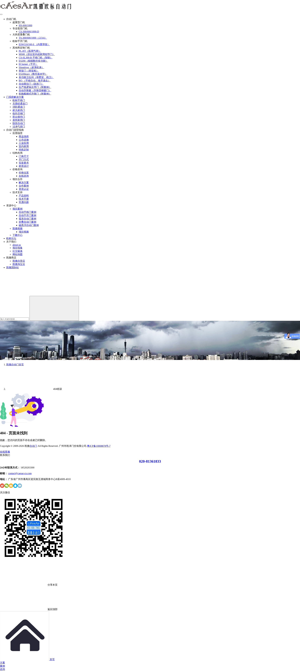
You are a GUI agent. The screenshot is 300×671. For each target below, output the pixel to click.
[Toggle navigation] (1, 14)
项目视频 (24, 231)
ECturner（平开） (28, 64)
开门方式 (24, 159)
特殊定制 (24, 149)
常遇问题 (24, 202)
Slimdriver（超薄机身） (31, 67)
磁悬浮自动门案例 (29, 225)
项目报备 (17, 247)
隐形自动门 (18, 123)
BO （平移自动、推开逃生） (34, 80)
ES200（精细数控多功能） (33, 60)
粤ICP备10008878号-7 (98, 446)
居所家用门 (18, 120)
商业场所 (24, 136)
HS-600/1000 (25, 25)
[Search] (54, 308)
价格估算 (24, 172)
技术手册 (24, 199)
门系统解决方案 (15, 97)
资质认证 (24, 189)
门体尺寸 (24, 156)
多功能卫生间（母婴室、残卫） (36, 77)
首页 (15, 364)
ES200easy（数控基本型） (33, 74)
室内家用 (24, 146)
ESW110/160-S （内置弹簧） (34, 44)
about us (16, 244)
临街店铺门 (18, 113)
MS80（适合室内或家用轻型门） (37, 54)
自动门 (33, 446)
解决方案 (24, 182)
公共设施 (24, 139)
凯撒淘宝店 (18, 264)
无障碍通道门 (20, 103)
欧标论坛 (11, 238)
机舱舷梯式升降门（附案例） (35, 93)
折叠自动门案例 (27, 222)
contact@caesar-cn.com (20, 473)
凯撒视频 (17, 228)
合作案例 (24, 185)
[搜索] (23, 294)
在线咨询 (24, 176)
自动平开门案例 (27, 215)
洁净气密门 (18, 126)
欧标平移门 (18, 100)
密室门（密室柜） (29, 70)
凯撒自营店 (18, 261)
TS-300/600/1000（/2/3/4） (33, 37)
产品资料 (24, 195)
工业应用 (24, 143)
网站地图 (17, 254)
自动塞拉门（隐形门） (31, 84)
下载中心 (17, 235)
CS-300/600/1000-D (29, 31)
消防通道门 (18, 107)
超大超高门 (18, 110)
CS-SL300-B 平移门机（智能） (35, 57)
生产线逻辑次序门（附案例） (35, 87)
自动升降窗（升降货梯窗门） (35, 90)
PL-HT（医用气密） (30, 51)
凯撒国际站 (12, 267)
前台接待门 (18, 116)
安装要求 (24, 162)
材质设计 (24, 166)
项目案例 (17, 208)
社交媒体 (17, 251)
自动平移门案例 (27, 212)
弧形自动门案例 (27, 218)
